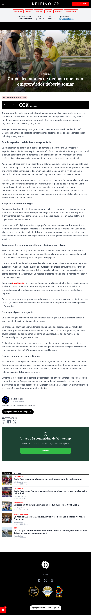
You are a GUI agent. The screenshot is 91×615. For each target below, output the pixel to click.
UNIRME (45, 451)
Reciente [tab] (7, 473)
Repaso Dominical (21, 514)
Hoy (15, 528)
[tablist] (45, 473)
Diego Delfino (18, 522)
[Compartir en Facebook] (9, 422)
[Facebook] (38, 580)
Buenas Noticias (71, 11)
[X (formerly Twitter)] (45, 580)
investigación (18, 283)
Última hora (18, 11)
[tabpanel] (45, 507)
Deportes (39, 11)
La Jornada (18, 476)
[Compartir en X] (15, 422)
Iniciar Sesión (80, 4)
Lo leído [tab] (17, 473)
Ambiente (58, 11)
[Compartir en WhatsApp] (3, 422)
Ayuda (45, 574)
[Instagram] (52, 580)
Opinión (28, 11)
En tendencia (45, 74)
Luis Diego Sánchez (20, 482)
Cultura (48, 11)
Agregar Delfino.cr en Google (16, 412)
